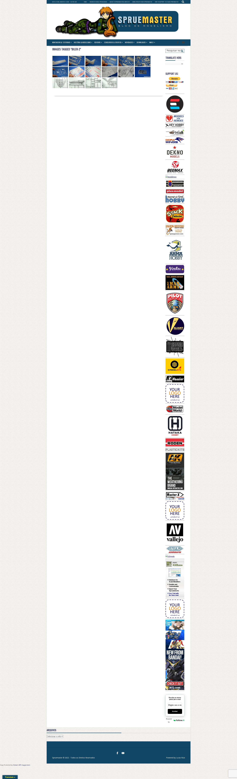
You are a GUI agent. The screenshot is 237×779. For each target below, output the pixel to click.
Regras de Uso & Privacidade (98, 2)
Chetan (15, 765)
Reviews (97, 42)
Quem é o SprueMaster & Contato (120, 2)
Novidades (129, 42)
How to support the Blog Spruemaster (166, 2)
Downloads (141, 42)
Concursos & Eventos (112, 42)
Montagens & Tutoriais (61, 42)
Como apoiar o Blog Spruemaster (142, 2)
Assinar (175, 711)
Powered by (169, 720)
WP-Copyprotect (24, 765)
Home (85, 2)
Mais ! (151, 42)
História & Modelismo (82, 42)
